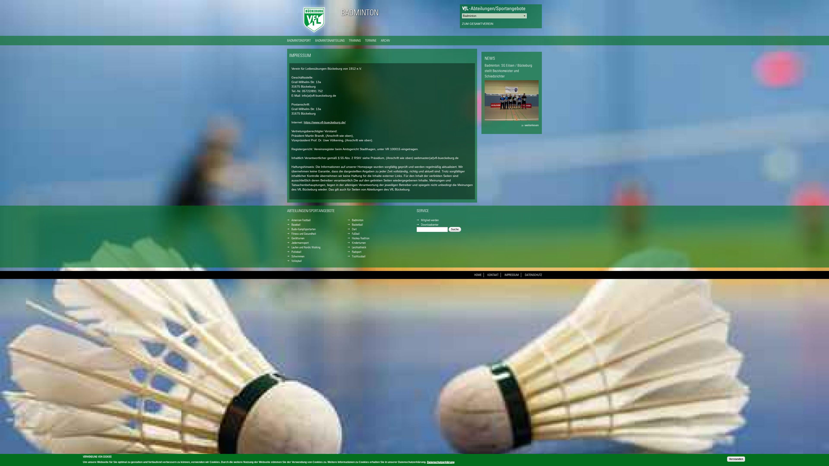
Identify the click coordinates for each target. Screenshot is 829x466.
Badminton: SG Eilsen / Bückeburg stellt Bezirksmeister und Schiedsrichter (508, 70)
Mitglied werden (430, 220)
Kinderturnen (359, 242)
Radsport (356, 251)
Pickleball (296, 251)
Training (355, 40)
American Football (301, 220)
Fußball (356, 233)
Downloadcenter (429, 224)
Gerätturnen (297, 238)
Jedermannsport (300, 242)
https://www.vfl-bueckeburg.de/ (325, 122)
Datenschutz (533, 275)
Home (477, 275)
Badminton (360, 12)
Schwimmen (297, 256)
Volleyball (296, 261)
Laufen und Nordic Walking (305, 247)
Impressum (512, 275)
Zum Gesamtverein (477, 23)
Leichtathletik (359, 247)
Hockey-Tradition (360, 238)
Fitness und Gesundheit (303, 233)
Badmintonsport (299, 40)
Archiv (385, 40)
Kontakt (492, 275)
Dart (354, 229)
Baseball (296, 224)
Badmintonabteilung (330, 40)
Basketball (357, 224)
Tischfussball (358, 256)
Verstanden (736, 459)
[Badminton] (314, 33)
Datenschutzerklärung (440, 462)
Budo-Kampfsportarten (303, 229)
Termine (371, 40)
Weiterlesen (532, 125)
